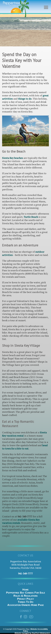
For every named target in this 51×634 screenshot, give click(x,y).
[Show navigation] (46, 9)
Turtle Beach (31, 216)
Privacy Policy (25, 598)
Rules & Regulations (25, 595)
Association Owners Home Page (25, 604)
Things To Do (25, 601)
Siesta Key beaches (12, 158)
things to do (25, 98)
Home (25, 589)
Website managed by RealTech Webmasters (32, 633)
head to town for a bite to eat (25, 447)
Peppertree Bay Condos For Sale (25, 592)
